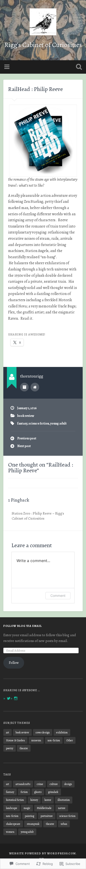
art (7, 732)
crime (40, 784)
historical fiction (15, 800)
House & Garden (15, 740)
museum (36, 740)
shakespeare (13, 824)
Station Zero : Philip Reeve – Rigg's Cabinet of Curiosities (38, 516)
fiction (24, 792)
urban (64, 824)
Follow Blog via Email (22, 626)
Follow (14, 662)
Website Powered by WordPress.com (42, 853)
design (68, 784)
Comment (57, 595)
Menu (7, 67)
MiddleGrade (44, 808)
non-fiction (54, 740)
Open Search (78, 67)
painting (29, 816)
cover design (43, 732)
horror (47, 800)
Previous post (26, 438)
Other (69, 740)
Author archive (24, 387)
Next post (24, 446)
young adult (58, 423)
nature (61, 808)
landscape (11, 808)
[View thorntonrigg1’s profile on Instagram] (16, 698)
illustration (64, 800)
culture (54, 784)
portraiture (47, 816)
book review (25, 416)
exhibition (62, 732)
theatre (24, 748)
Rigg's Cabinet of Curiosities (43, 44)
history (34, 800)
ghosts (38, 792)
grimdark (53, 792)
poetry (9, 748)
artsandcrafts (23, 784)
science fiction (38, 423)
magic (27, 808)
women (10, 832)
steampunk (33, 824)
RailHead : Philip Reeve (35, 89)
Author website (35, 387)
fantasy (22, 423)
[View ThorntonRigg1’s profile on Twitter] (9, 698)
